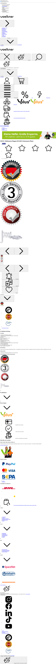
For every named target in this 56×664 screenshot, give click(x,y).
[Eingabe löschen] (7, 57)
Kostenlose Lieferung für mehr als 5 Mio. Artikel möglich (21, 111)
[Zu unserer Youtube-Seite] (8, 629)
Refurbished (3, 36)
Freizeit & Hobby (4, 34)
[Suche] (39, 57)
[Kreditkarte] (8, 473)
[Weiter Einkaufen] (7, 23)
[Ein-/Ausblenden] (7, 298)
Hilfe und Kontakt (4, 549)
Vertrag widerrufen (4, 551)
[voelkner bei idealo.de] (8, 583)
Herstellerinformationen (4, 354)
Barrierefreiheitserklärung (5, 633)
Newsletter (3, 536)
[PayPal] (8, 466)
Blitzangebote (48, 97)
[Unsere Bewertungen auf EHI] (8, 319)
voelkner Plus (4, 35)
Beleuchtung (4, 30)
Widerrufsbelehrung (5, 534)
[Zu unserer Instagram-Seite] (8, 602)
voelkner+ (3, 517)
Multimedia (3, 28)
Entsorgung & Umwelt (5, 518)
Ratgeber (3, 537)
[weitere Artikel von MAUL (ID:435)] (4, 144)
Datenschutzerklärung (5, 631)
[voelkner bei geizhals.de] (8, 576)
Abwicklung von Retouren (5, 550)
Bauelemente (4, 33)
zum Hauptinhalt (4, 6)
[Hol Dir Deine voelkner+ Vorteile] (30, 104)
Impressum (3, 632)
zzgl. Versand (12, 655)
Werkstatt (3, 32)
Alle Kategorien (4, 11)
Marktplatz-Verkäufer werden (6, 519)
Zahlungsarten (4, 533)
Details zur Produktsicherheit (11, 354)
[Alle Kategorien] (7, 87)
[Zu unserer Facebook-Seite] (8, 609)
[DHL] (8, 491)
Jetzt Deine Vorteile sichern (4, 445)
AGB (3, 630)
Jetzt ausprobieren (3, 68)
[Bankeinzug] (8, 480)
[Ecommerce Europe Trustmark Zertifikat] (8, 326)
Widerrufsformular (4, 535)
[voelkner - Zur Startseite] (6, 19)
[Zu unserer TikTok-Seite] (8, 622)
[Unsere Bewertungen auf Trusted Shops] (8, 640)
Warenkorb (3, 9)
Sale (32, 97)
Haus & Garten (4, 29)
